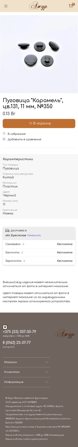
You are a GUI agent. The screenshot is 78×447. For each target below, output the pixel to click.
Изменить (34, 235)
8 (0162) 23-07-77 (17, 343)
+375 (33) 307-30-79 (19, 332)
